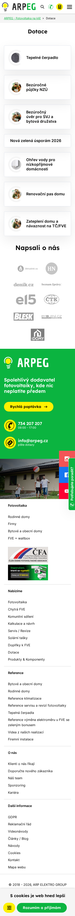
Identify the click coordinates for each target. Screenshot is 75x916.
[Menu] (69, 6)
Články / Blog (18, 839)
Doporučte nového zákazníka (30, 771)
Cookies (14, 853)
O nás (12, 753)
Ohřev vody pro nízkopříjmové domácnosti (40, 164)
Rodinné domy (19, 517)
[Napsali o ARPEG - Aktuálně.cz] (28, 269)
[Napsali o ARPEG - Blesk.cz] (24, 317)
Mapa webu (17, 867)
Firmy (12, 524)
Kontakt (14, 860)
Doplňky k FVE (19, 645)
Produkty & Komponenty (26, 659)
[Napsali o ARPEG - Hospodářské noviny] (52, 268)
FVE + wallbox (19, 538)
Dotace (13, 652)
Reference (15, 673)
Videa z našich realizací (26, 732)
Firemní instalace (20, 739)
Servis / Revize (19, 631)
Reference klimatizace (24, 698)
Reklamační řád (19, 824)
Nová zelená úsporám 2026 (35, 140)
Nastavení (9, 908)
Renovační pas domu (45, 193)
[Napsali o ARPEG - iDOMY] (38, 335)
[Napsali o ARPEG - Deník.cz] (24, 284)
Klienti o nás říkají (21, 764)
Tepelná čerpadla (21, 713)
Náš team (15, 778)
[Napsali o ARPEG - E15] (26, 299)
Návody (14, 846)
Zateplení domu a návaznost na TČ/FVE (46, 223)
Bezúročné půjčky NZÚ (37, 87)
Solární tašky (18, 638)
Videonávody (18, 831)
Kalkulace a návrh (21, 624)
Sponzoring (16, 785)
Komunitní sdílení (20, 616)
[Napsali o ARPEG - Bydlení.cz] (52, 316)
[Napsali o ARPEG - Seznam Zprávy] (52, 284)
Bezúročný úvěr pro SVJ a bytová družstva (41, 117)
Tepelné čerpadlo (42, 57)
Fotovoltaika (17, 505)
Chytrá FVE (16, 609)
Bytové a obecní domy (25, 531)
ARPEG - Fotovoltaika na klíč (22, 18)
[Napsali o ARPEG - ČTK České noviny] (51, 299)
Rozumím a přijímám (42, 907)
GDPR (12, 817)
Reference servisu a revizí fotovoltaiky (37, 705)
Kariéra (13, 792)
